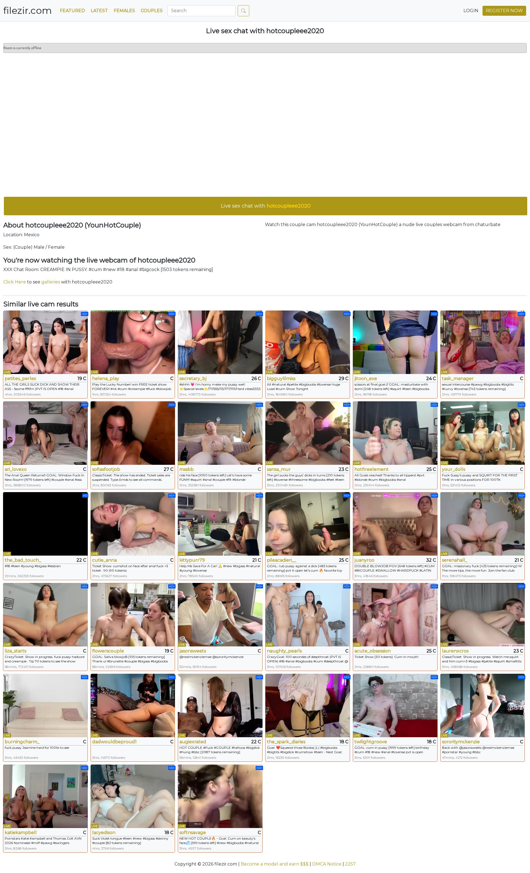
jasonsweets (192, 651)
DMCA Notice (326, 864)
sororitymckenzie (461, 741)
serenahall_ (454, 560)
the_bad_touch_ (23, 560)
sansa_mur (279, 469)
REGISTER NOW (504, 10)
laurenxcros (455, 651)
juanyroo (364, 560)
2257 (350, 864)
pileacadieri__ (281, 560)
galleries (50, 282)
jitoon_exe (365, 378)
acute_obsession (372, 651)
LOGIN (470, 10)
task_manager (458, 378)
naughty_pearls (284, 651)
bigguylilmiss (281, 378)
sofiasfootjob (106, 469)
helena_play (105, 378)
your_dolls (453, 469)
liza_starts (15, 651)
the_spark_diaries (286, 741)
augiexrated (192, 741)
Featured (72, 10)
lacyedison (103, 832)
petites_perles (20, 378)
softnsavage (192, 832)
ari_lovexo (16, 469)
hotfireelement (371, 469)
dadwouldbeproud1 (114, 741)
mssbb (186, 469)
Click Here (14, 282)
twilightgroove (370, 741)
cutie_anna (104, 560)
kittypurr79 (192, 560)
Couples (152, 10)
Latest (99, 10)
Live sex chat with (266, 206)
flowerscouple (108, 651)
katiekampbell (21, 832)
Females (124, 10)
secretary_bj (192, 378)
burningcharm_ (22, 741)
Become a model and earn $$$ (275, 864)
